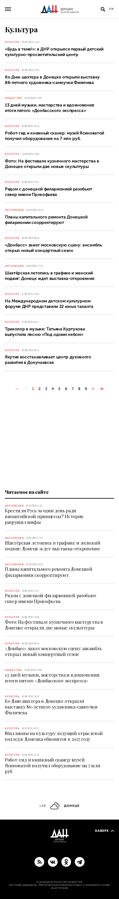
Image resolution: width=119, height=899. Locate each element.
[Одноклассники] (66, 861)
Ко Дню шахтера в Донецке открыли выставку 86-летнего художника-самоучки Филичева (51, 707)
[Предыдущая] (26, 389)
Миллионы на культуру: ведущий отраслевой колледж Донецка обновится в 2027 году (54, 736)
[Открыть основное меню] (8, 9)
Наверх (102, 830)
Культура (12, 42)
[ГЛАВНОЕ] (80, 861)
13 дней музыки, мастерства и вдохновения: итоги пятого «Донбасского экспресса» (52, 678)
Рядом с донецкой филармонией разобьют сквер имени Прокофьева (50, 598)
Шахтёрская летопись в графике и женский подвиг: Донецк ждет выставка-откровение (52, 546)
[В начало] (17, 389)
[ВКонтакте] (53, 861)
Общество (14, 98)
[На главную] (59, 9)
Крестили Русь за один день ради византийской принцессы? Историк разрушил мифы (44, 516)
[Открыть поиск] (103, 9)
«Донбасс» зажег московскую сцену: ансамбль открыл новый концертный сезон (53, 651)
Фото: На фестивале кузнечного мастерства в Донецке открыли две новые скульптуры (54, 625)
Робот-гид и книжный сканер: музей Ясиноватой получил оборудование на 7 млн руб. (52, 765)
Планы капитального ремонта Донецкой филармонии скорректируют (48, 572)
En (111, 8)
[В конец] (102, 389)
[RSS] (39, 861)
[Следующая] (93, 389)
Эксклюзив (14, 210)
